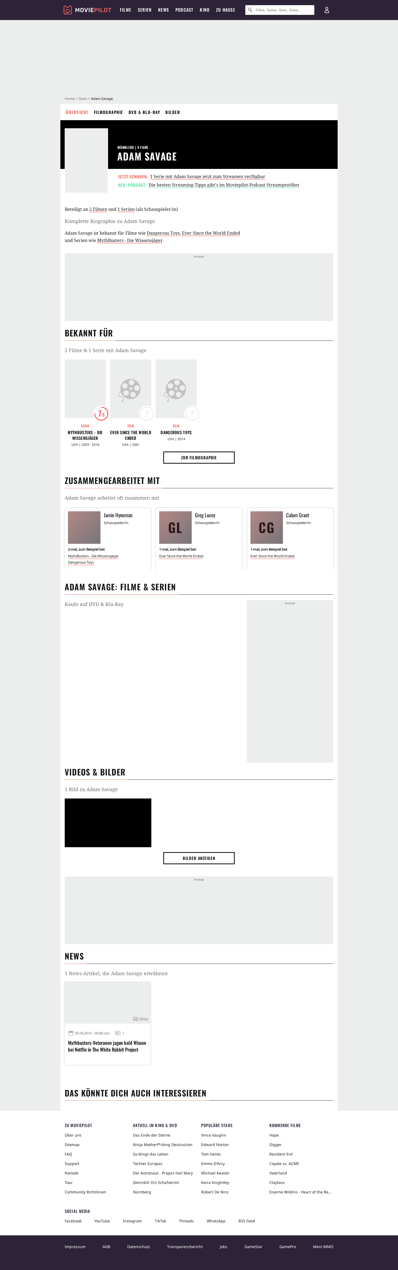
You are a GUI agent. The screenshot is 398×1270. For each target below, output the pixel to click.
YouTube (102, 1220)
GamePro (287, 1246)
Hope (274, 1135)
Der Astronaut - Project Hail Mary (163, 1173)
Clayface (277, 1182)
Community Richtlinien (85, 1191)
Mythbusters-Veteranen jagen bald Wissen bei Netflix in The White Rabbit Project (107, 1046)
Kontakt (72, 1173)
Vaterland (278, 1173)
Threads (186, 1220)
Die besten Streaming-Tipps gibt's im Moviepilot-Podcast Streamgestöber (224, 185)
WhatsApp (216, 1220)
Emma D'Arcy (213, 1163)
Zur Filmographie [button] (199, 457)
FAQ (68, 1154)
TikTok (160, 1220)
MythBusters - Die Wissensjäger (130, 240)
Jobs (223, 1246)
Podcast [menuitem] (184, 9)
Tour (69, 1182)
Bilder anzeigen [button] (199, 858)
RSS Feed (247, 1220)
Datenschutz (138, 1246)
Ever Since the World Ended (211, 233)
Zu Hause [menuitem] (225, 9)
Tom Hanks (211, 1154)
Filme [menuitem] (125, 9)
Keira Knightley (215, 1182)
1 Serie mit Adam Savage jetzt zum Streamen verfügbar (207, 176)
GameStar (253, 1246)
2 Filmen (98, 209)
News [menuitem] (163, 9)
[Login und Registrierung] (327, 10)
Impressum (75, 1246)
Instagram (132, 1220)
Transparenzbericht (185, 1246)
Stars (83, 98)
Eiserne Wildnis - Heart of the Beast (301, 1191)
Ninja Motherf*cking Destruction (163, 1144)
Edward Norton (215, 1144)
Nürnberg (142, 1191)
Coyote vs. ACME (284, 1163)
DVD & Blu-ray (144, 112)
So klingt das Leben (150, 1154)
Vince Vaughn (213, 1135)
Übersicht (77, 112)
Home (70, 98)
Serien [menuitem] (145, 9)
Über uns (73, 1135)
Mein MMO (323, 1246)
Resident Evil (281, 1154)
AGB (106, 1246)
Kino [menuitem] (205, 9)
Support (72, 1163)
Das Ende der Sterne (151, 1135)
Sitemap (72, 1144)
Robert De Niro (214, 1191)
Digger (275, 1144)
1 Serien (126, 209)
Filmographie (108, 112)
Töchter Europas (147, 1163)
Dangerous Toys (163, 233)
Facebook (73, 1220)
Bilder (172, 112)
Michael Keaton (215, 1173)
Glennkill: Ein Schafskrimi (156, 1182)
